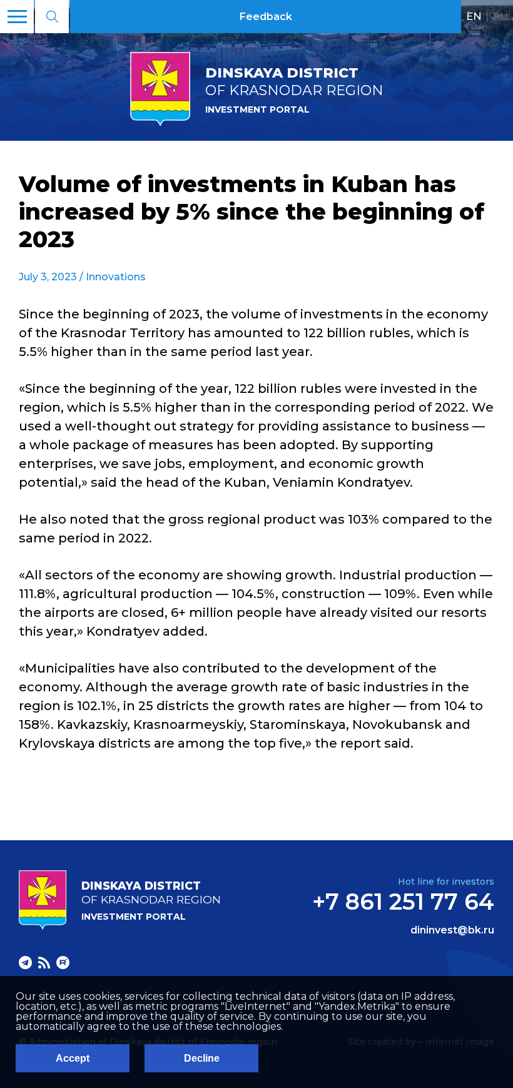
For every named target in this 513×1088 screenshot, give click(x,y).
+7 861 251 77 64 (403, 901)
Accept (72, 1058)
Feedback (266, 17)
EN (474, 16)
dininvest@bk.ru (452, 930)
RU (500, 16)
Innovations (116, 277)
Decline (202, 1058)
